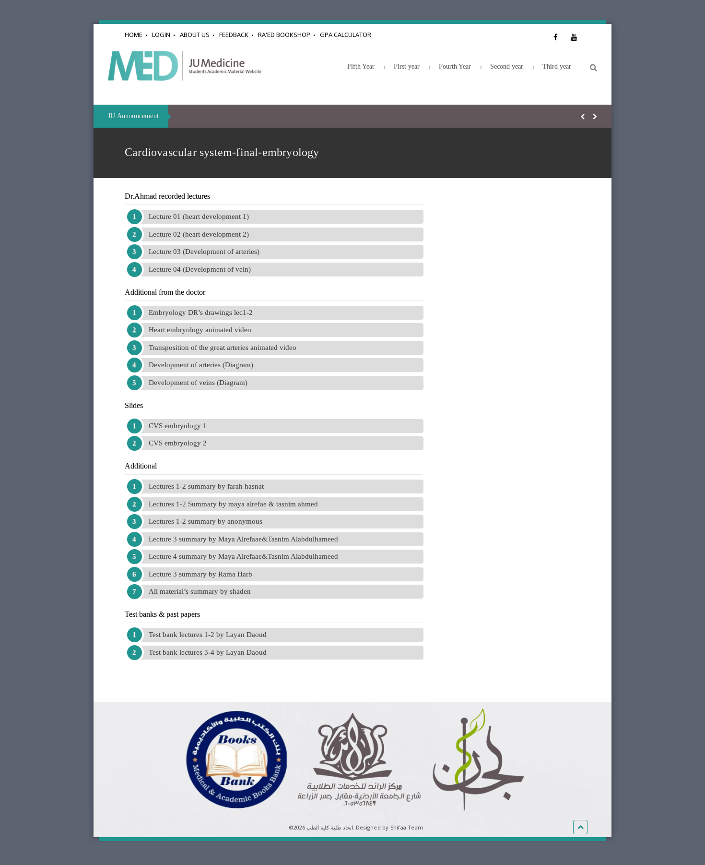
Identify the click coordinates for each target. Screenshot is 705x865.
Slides (134, 405)
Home (133, 34)
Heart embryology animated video (200, 330)
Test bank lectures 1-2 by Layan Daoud (208, 634)
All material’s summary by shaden (200, 591)
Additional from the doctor (165, 292)
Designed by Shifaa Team (389, 827)
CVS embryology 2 (178, 443)
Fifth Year (361, 66)
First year (407, 66)
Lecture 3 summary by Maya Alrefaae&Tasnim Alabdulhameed (243, 539)
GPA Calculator (345, 34)
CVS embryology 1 (178, 426)
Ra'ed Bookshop (284, 34)
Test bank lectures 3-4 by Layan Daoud (208, 652)
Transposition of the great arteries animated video (222, 347)
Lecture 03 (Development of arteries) (204, 251)
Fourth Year (455, 66)
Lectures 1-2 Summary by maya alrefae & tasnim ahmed (233, 504)
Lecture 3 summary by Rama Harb (200, 574)
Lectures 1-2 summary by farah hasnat (206, 486)
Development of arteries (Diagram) (201, 365)
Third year (556, 66)
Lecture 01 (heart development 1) (199, 216)
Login (161, 34)
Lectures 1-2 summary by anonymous (205, 521)
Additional (141, 466)
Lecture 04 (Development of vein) (200, 269)
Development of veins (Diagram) (198, 382)
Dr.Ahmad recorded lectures (167, 196)
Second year (506, 66)
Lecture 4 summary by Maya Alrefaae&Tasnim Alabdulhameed (243, 556)
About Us (195, 34)
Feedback (233, 34)
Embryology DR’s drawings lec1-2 (201, 312)
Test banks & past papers (162, 614)
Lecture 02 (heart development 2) (199, 234)
